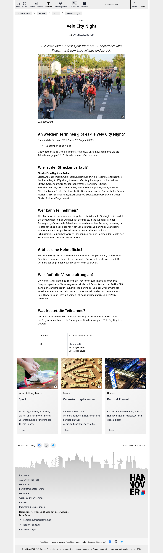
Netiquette (24, 493)
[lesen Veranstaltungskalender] (81, 396)
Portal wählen (112, 4)
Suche (134, 6)
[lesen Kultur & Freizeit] (126, 396)
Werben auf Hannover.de (31, 498)
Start (18, 6)
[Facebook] (39, 445)
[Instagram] (46, 445)
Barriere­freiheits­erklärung (31, 489)
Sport (81, 20)
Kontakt (23, 502)
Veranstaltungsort (83, 34)
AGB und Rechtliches (29, 480)
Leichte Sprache (60, 6)
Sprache (48, 6)
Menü (143, 6)
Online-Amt (74, 6)
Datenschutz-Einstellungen (32, 507)
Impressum (24, 475)
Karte (24, 6)
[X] (53, 445)
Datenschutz (25, 484)
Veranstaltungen (36, 6)
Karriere (84, 6)
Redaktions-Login (27, 529)
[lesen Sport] (37, 396)
